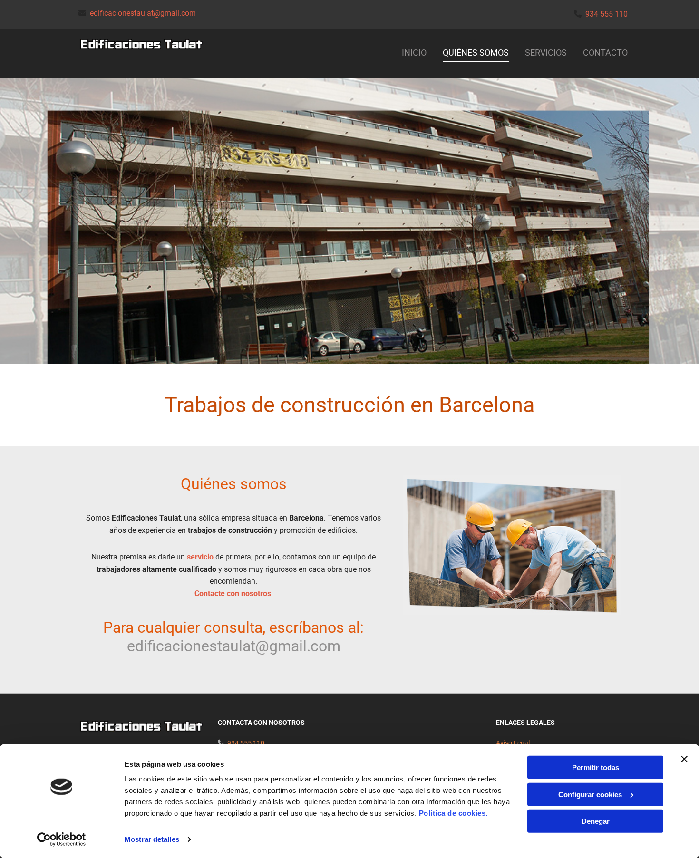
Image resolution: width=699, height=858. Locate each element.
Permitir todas (595, 767)
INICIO (414, 53)
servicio (200, 556)
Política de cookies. (453, 813)
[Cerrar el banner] (684, 759)
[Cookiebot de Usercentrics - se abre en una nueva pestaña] (61, 839)
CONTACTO (605, 53)
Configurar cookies (590, 794)
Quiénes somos (476, 53)
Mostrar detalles (152, 839)
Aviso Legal (513, 743)
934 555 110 (606, 14)
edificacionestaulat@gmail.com (143, 13)
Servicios (546, 53)
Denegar (596, 821)
